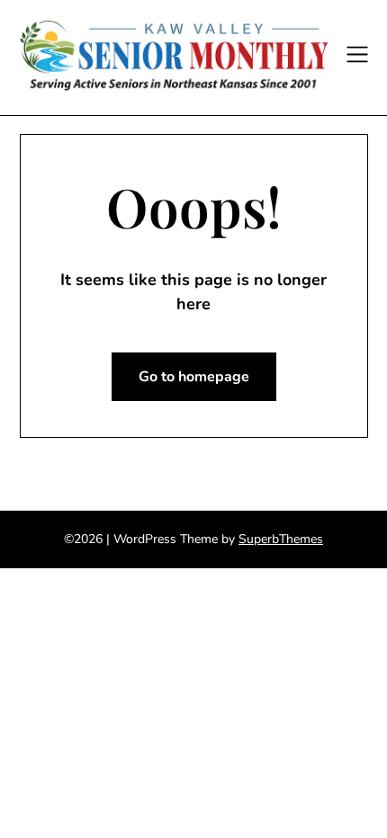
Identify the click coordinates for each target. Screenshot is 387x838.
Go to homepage (194, 377)
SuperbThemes (280, 539)
